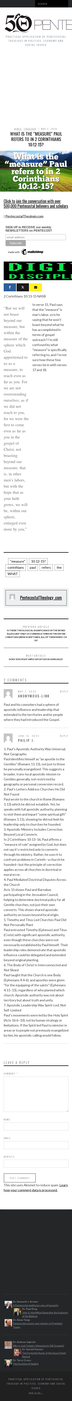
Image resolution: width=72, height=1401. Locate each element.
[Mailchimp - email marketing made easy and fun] (26, 254)
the (59, 567)
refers (46, 567)
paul (33, 567)
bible (18, 128)
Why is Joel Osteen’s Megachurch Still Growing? (38, 1345)
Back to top (35, 1393)
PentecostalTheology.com (24, 216)
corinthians (16, 567)
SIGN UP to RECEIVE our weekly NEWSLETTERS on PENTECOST (29, 229)
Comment (11, 1073)
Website (9, 1156)
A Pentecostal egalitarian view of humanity (36, 1305)
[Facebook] (10, 287)
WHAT (13, 574)
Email (7, 1138)
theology (30, 128)
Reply (64, 691)
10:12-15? (38, 561)
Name (7, 1119)
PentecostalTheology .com (41, 597)
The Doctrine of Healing (25, 1363)
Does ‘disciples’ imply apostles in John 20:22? (36, 657)
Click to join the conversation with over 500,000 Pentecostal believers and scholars (36, 203)
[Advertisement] (36, 88)
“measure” (17, 561)
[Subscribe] (36, 287)
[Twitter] (23, 287)
